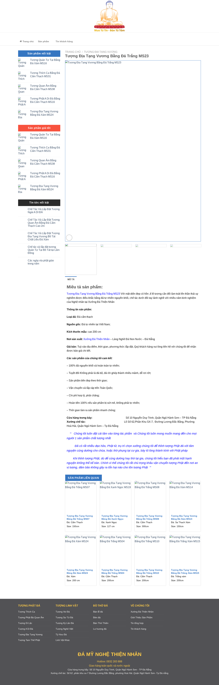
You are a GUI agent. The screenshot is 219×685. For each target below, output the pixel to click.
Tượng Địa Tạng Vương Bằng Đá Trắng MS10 (149, 571)
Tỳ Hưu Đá (61, 634)
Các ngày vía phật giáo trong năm (41, 262)
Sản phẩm (43, 41)
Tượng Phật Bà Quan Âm (31, 617)
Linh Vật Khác (63, 640)
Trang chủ (73, 52)
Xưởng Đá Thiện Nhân (142, 611)
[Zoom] (69, 238)
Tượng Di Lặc (25, 623)
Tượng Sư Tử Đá (64, 617)
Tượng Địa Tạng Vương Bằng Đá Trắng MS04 (114, 571)
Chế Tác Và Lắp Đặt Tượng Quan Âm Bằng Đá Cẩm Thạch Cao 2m (44, 222)
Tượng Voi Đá (63, 611)
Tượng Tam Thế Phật (29, 640)
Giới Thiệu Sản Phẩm (141, 617)
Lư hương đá (99, 629)
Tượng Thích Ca (26, 611)
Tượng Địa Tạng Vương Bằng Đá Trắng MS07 (80, 517)
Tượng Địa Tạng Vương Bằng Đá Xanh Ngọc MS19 (114, 519)
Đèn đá (97, 617)
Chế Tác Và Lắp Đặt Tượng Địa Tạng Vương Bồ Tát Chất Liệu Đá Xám (44, 236)
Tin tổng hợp (137, 623)
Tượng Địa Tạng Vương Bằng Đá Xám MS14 (184, 517)
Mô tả (70, 279)
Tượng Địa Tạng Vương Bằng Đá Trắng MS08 (149, 517)
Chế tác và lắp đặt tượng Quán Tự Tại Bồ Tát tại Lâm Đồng (43, 250)
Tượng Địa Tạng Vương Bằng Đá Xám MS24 (80, 571)
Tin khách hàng (64, 41)
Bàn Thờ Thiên (100, 623)
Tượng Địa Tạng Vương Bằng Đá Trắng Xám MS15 (185, 571)
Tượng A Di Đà (25, 629)
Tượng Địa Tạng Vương (100, 52)
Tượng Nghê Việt (64, 629)
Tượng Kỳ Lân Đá (65, 623)
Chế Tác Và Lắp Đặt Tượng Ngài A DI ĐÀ (44, 211)
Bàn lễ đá (98, 611)
